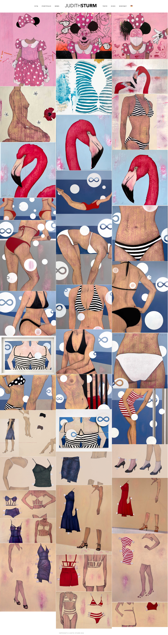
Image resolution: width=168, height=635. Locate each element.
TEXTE (104, 6)
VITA (36, 6)
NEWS (57, 6)
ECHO (113, 6)
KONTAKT (123, 6)
